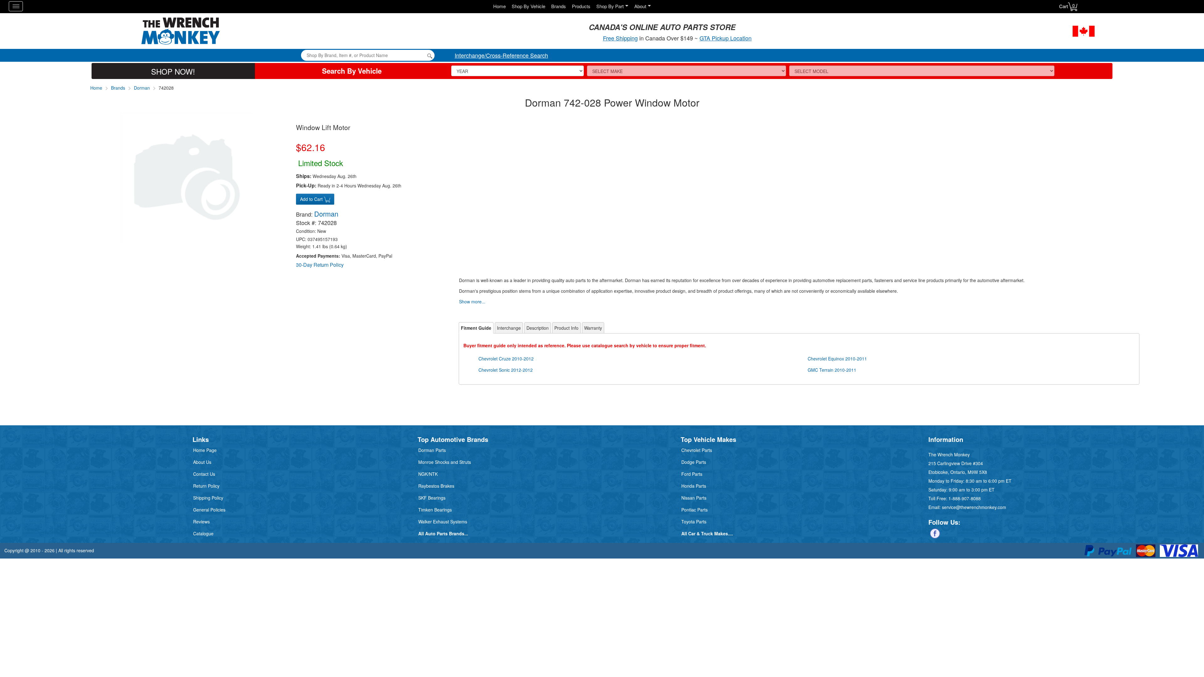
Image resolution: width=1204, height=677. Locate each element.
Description (537, 328)
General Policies (209, 509)
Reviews (201, 521)
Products (581, 6)
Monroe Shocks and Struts (444, 462)
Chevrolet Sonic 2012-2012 (505, 370)
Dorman (142, 88)
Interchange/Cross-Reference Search (501, 55)
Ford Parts (691, 474)
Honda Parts (693, 486)
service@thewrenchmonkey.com (974, 507)
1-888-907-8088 (964, 498)
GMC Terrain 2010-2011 (832, 370)
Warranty (593, 328)
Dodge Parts (693, 462)
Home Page (205, 450)
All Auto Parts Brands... (443, 533)
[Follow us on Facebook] (935, 533)
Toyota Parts (693, 521)
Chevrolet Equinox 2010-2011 (837, 358)
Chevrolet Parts (696, 450)
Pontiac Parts (694, 509)
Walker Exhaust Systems (442, 521)
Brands (558, 6)
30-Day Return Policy (320, 264)
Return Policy (206, 486)
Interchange (509, 328)
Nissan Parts (693, 498)
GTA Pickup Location (726, 38)
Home (499, 6)
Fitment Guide (476, 328)
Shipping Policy (208, 498)
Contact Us (204, 474)
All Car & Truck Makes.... (707, 533)
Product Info (566, 328)
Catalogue (203, 533)
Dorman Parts (432, 450)
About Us (202, 462)
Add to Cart (312, 199)
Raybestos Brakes (436, 486)
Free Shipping (620, 38)
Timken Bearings (435, 509)
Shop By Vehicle (528, 6)
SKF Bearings (432, 498)
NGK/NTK (428, 474)
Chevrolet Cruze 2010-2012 (506, 358)
